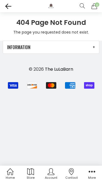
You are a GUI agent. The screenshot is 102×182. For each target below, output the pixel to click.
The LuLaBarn (59, 69)
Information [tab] (18, 47)
